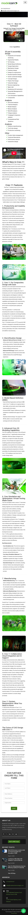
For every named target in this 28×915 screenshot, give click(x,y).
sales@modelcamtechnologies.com (10, 10)
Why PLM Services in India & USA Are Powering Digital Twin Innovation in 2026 (16, 852)
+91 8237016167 (6, 8)
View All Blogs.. (12, 873)
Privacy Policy (14, 913)
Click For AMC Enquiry (14, 841)
